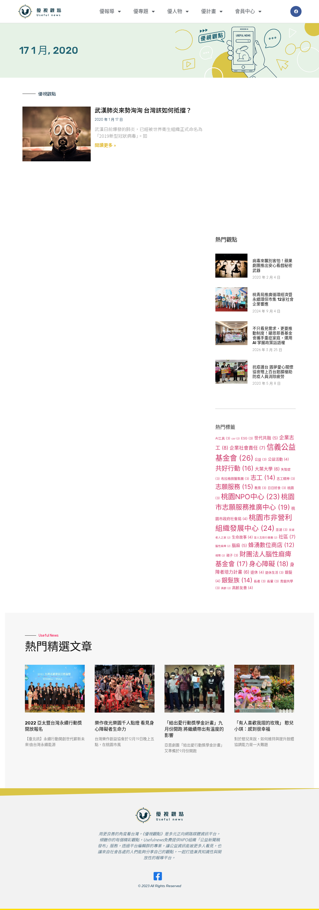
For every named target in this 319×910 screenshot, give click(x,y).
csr (236, 438)
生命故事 (242, 537)
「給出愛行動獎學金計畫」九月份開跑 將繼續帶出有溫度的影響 (194, 729)
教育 (260, 488)
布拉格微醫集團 (235, 479)
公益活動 (278, 459)
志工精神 (286, 479)
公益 (261, 459)
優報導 (106, 11)
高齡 (226, 588)
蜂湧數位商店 (271, 545)
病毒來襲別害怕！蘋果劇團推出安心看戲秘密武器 (272, 265)
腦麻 (239, 545)
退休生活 (274, 572)
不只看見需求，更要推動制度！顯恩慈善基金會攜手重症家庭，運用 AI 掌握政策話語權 (272, 335)
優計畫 (208, 11)
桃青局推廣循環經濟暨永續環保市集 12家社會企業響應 (273, 299)
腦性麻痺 (223, 546)
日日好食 (277, 488)
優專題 (140, 11)
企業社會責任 (247, 448)
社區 (287, 537)
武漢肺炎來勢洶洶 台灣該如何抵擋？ (143, 110)
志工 (262, 477)
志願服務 (234, 486)
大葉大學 (267, 469)
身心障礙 (269, 564)
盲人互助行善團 (265, 537)
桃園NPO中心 (250, 496)
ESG (247, 438)
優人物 (174, 11)
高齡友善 (242, 587)
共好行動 (234, 468)
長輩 (273, 581)
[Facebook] (296, 11)
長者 (260, 581)
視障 (220, 555)
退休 (257, 572)
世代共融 (266, 437)
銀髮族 (237, 580)
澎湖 (282, 530)
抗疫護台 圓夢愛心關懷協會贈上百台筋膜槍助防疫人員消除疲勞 (272, 372)
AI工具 (222, 438)
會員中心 (245, 11)
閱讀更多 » (105, 145)
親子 (232, 555)
